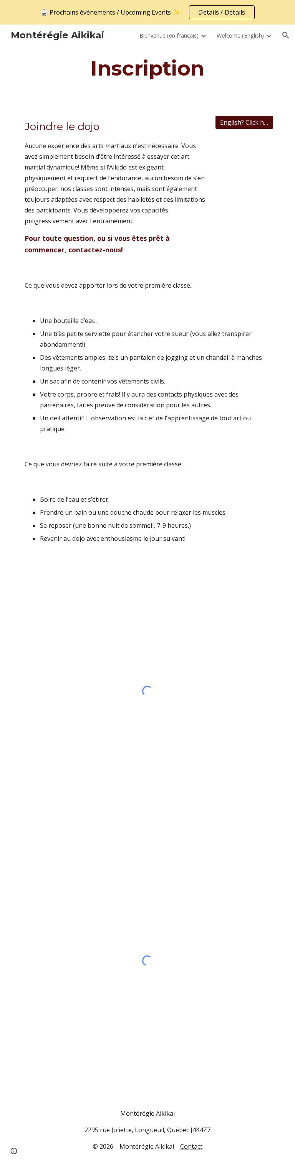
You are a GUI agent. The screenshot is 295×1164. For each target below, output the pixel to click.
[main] (147, 68)
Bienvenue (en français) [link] (169, 35)
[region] (147, 12)
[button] (286, 35)
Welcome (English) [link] (240, 35)
